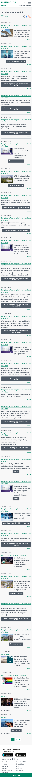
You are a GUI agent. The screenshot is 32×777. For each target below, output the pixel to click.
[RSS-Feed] (29, 16)
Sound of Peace (6, 654)
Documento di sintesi (16, 161)
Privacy (4, 768)
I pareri (16, 471)
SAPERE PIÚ (16, 730)
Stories (3, 5)
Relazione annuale (16, 644)
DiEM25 (3, 696)
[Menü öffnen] (29, 2)
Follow (14, 775)
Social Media (20, 770)
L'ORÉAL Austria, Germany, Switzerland (13, 555)
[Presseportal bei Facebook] (12, 759)
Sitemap (5, 772)
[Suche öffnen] (25, 2)
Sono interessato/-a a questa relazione (16, 208)
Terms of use (20, 764)
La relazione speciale (16, 185)
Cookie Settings (7, 770)
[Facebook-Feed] (26, 16)
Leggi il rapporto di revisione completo (16, 523)
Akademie (5, 766)
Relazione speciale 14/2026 (16, 61)
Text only (19, 768)
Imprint (4, 762)
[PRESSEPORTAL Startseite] (8, 2)
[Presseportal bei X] (14, 759)
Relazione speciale (16, 593)
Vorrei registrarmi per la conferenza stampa (16, 84)
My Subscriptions (25, 5)
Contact (4, 764)
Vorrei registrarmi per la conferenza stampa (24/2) (16, 278)
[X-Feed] (24, 16)
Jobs (17, 766)
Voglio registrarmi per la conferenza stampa (16, 618)
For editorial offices (22, 762)
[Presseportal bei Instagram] (17, 759)
